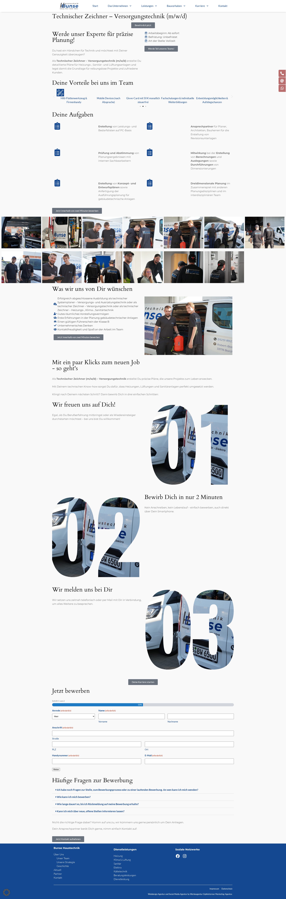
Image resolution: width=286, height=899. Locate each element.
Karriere (200, 5)
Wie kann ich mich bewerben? (74, 796)
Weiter (56, 769)
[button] (54, 96)
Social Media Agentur (178, 894)
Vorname (102, 721)
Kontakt (222, 5)
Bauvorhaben (174, 5)
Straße (55, 738)
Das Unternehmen (118, 5)
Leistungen (147, 5)
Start (95, 5)
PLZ (54, 749)
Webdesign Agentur (156, 894)
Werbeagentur (196, 894)
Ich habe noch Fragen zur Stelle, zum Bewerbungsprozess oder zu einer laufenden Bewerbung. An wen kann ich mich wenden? (127, 789)
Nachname (173, 721)
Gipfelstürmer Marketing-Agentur (217, 894)
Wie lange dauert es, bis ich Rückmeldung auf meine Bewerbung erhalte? (98, 804)
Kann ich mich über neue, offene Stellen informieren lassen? (90, 811)
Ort (146, 749)
